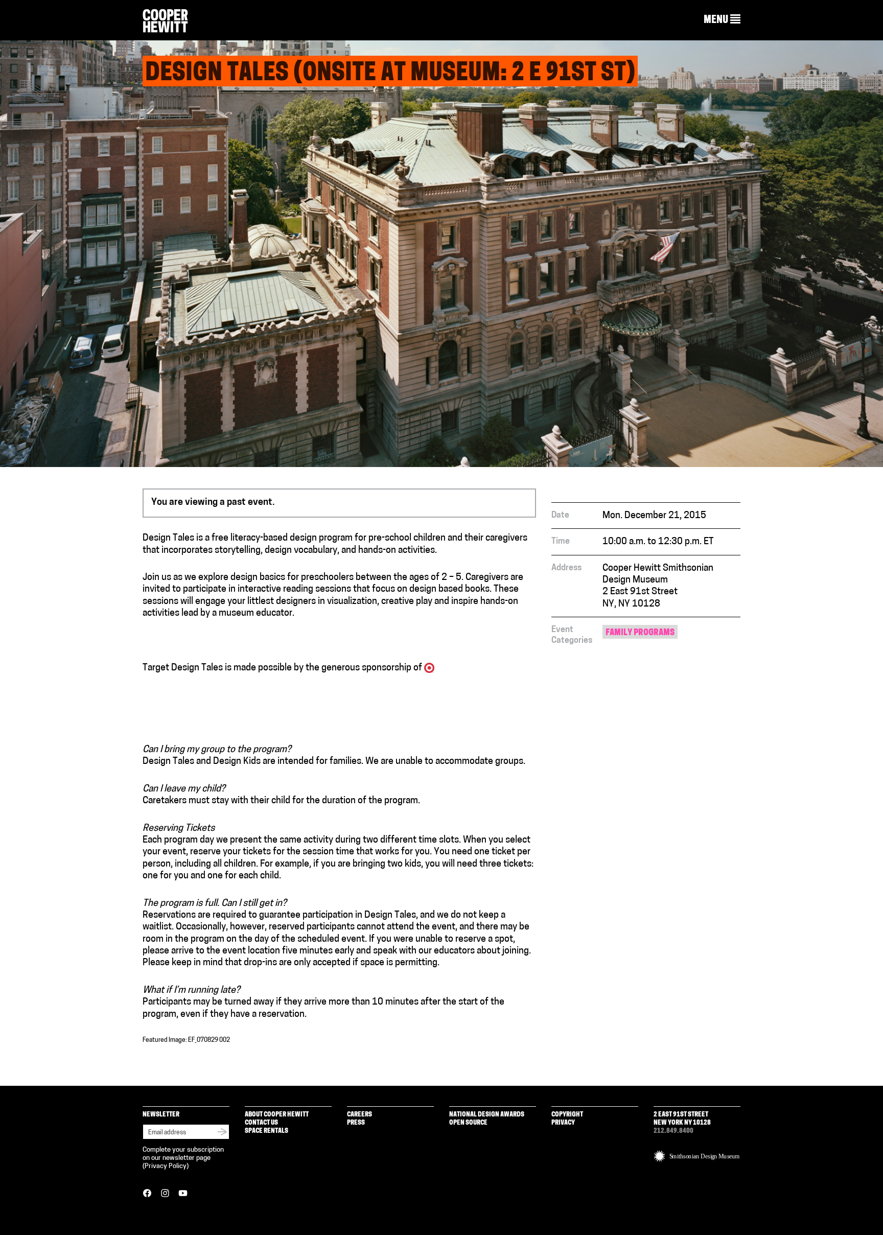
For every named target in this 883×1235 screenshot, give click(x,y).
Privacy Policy (166, 1166)
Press (356, 1123)
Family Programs (640, 632)
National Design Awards (486, 1114)
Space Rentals (266, 1131)
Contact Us (261, 1123)
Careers (359, 1114)
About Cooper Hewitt (277, 1114)
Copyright (567, 1114)
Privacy (563, 1123)
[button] (722, 20)
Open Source (468, 1123)
